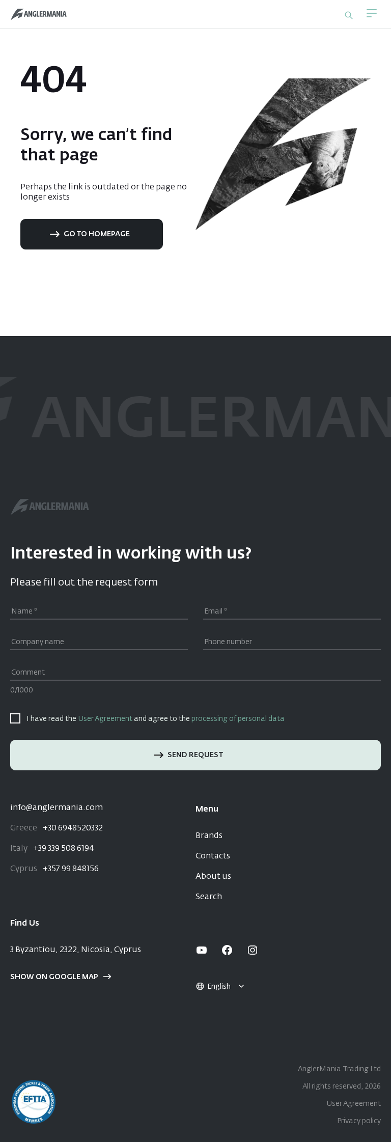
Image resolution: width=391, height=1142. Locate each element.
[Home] (38, 14)
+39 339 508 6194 (52, 849)
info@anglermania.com (56, 808)
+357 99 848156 (54, 869)
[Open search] (349, 15)
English (219, 986)
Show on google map (54, 977)
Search (209, 897)
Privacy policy (359, 1121)
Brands (209, 836)
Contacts (213, 856)
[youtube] (202, 950)
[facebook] (227, 950)
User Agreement (105, 718)
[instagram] (252, 950)
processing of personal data (238, 718)
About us (213, 877)
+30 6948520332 (56, 828)
